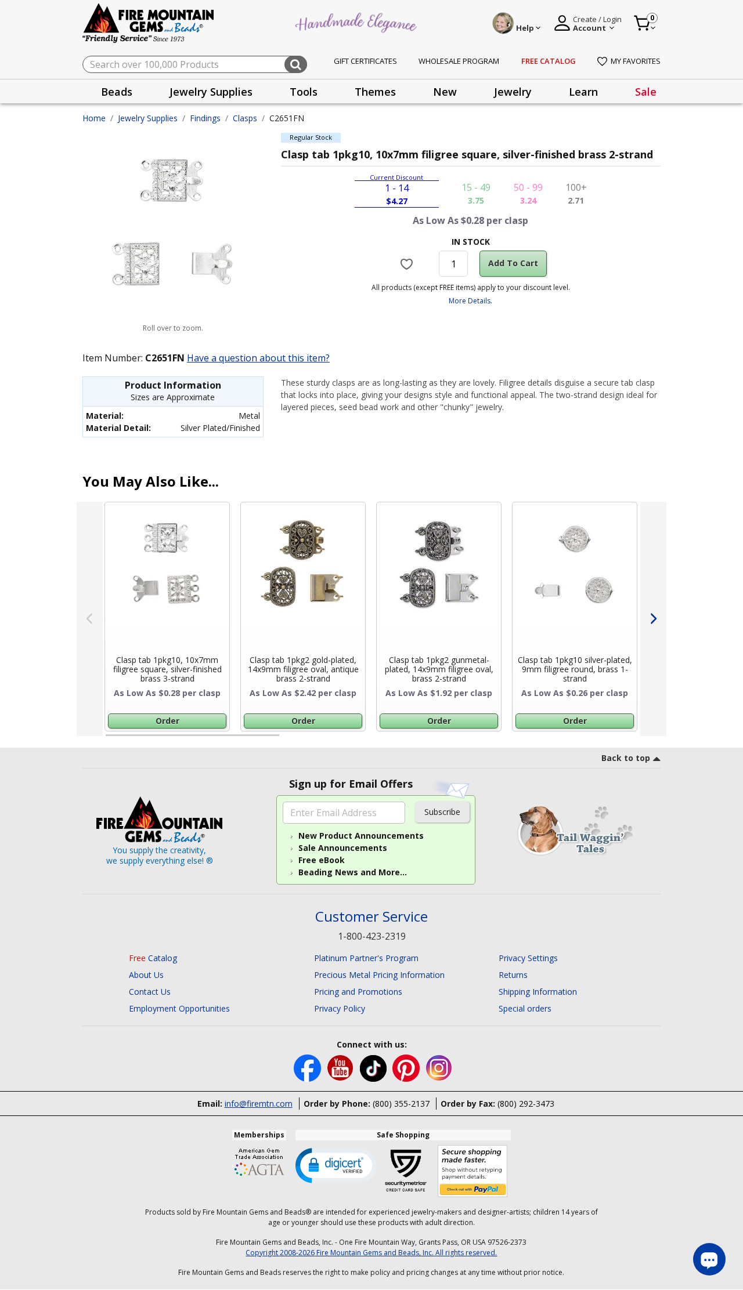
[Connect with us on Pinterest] (407, 1066)
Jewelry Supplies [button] (211, 92)
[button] (336, 1164)
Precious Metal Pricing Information (379, 974)
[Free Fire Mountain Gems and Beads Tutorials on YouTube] (341, 1066)
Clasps (245, 118)
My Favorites (636, 61)
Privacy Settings (528, 957)
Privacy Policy (339, 1008)
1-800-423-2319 (372, 936)
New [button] (445, 92)
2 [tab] (291, 740)
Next (653, 619)
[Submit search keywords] (295, 64)
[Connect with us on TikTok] (374, 1066)
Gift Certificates (365, 61)
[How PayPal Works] (473, 1171)
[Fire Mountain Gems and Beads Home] (148, 22)
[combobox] (194, 64)
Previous (90, 619)
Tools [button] (304, 92)
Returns (513, 974)
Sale (646, 92)
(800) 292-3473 (525, 1103)
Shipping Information (538, 991)
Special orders (525, 1008)
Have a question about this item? (258, 358)
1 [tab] (111, 740)
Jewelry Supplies (148, 118)
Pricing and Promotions (358, 991)
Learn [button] (583, 92)
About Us (146, 974)
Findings (205, 118)
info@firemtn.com (259, 1103)
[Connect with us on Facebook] (308, 1066)
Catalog (153, 957)
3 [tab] (469, 740)
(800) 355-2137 (401, 1103)
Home (94, 118)
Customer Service (371, 916)
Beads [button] (116, 92)
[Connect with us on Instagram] (439, 1066)
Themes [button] (375, 92)
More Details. (470, 301)
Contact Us (150, 991)
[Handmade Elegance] (357, 21)
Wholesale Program (459, 61)
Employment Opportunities (179, 1008)
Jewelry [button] (513, 92)
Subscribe (442, 811)
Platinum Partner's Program (366, 957)
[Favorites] (408, 263)
